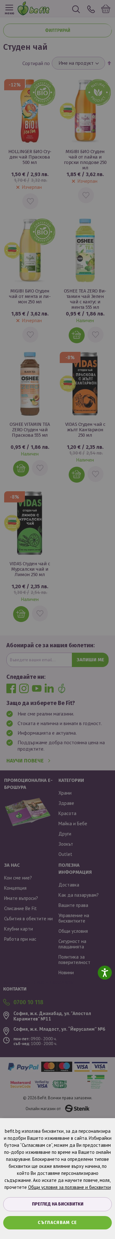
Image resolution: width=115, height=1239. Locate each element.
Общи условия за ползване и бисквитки (69, 1187)
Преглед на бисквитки (57, 1204)
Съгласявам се (57, 1222)
